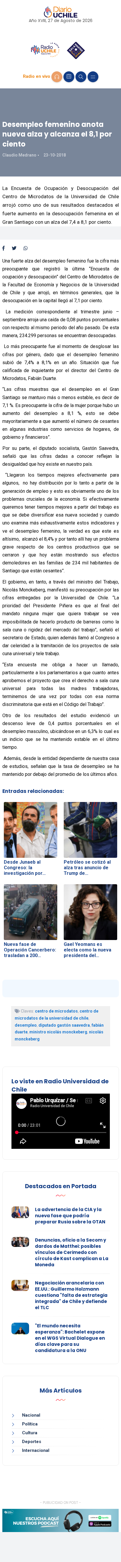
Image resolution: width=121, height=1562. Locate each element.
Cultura (29, 1432)
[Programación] (68, 76)
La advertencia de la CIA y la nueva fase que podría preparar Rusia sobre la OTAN (70, 1215)
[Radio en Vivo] (56, 76)
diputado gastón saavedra (64, 1025)
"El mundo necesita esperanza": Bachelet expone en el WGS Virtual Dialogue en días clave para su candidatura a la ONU (70, 1338)
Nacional (31, 1415)
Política (30, 1424)
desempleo (26, 1025)
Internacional (35, 1450)
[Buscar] (80, 76)
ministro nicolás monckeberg (58, 1032)
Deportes (31, 1441)
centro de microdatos (56, 1011)
